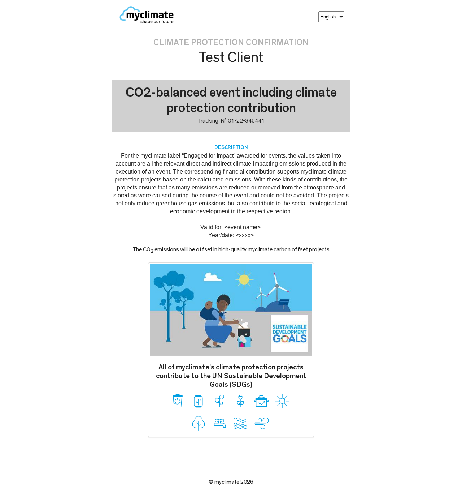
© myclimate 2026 (231, 482)
